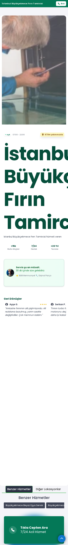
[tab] (19, 489)
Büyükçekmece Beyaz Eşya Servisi (24, 505)
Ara (63, 3)
